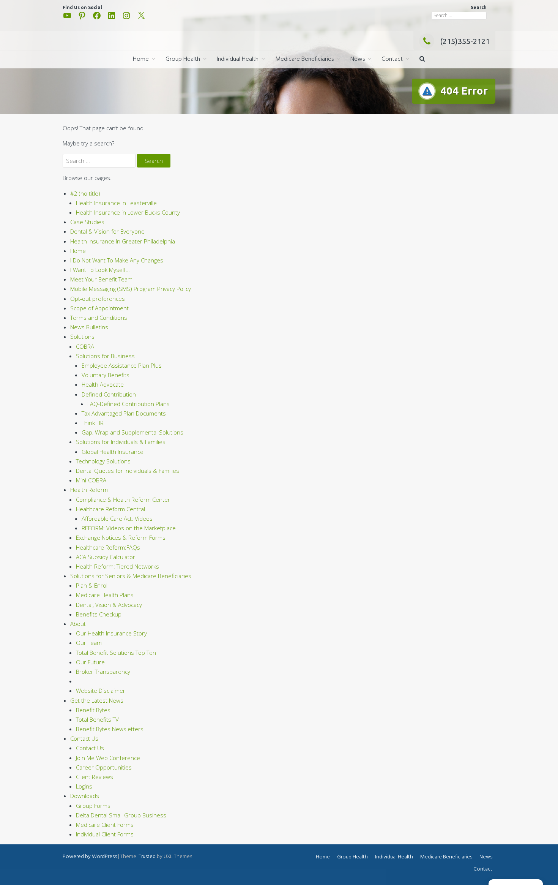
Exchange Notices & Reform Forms (121, 537)
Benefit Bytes (93, 710)
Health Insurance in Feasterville (116, 203)
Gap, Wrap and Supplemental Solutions (132, 432)
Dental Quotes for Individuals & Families (127, 470)
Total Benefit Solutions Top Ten (116, 652)
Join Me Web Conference (108, 758)
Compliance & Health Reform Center (123, 499)
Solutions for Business (105, 356)
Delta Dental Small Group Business (121, 815)
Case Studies (87, 222)
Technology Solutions (103, 461)
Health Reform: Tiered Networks (117, 566)
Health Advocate (103, 384)
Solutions (82, 336)
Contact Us (84, 738)
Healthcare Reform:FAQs (108, 547)
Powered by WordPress (90, 856)
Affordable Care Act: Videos (117, 518)
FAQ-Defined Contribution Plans (128, 404)
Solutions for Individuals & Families (121, 442)
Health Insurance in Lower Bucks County (128, 212)
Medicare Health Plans (105, 595)
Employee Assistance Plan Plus (122, 365)
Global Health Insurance (112, 451)
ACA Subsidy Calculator (105, 557)
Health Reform (89, 489)
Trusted (147, 856)
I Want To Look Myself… (100, 269)
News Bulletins (89, 327)
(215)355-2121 (465, 41)
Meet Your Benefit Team (101, 279)
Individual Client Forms (105, 834)
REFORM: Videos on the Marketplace (129, 528)
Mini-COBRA (91, 480)
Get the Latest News (96, 700)
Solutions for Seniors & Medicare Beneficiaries (130, 576)
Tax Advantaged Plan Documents (124, 413)
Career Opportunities (104, 767)
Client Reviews (94, 777)
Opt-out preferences (97, 298)
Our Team (89, 642)
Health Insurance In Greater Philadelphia (122, 241)
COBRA (85, 346)
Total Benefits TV (97, 719)
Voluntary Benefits (105, 375)
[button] (422, 59)
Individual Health (238, 59)
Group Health (183, 59)
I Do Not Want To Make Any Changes (116, 260)
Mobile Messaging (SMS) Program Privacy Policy (130, 288)
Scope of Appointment (99, 308)
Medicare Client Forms (105, 824)
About (78, 623)
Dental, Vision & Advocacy (109, 604)
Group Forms (93, 805)
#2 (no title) (85, 193)
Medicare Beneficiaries (304, 59)
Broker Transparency (103, 671)
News (357, 59)
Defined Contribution (109, 394)
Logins (84, 786)
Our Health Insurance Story (111, 633)
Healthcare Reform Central (110, 509)
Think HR (93, 423)
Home (141, 59)
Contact (392, 59)
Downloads (84, 796)
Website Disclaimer (100, 690)
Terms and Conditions (98, 317)
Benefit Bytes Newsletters (109, 729)
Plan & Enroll (92, 585)
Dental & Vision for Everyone (107, 231)
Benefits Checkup (98, 614)
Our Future (90, 662)
